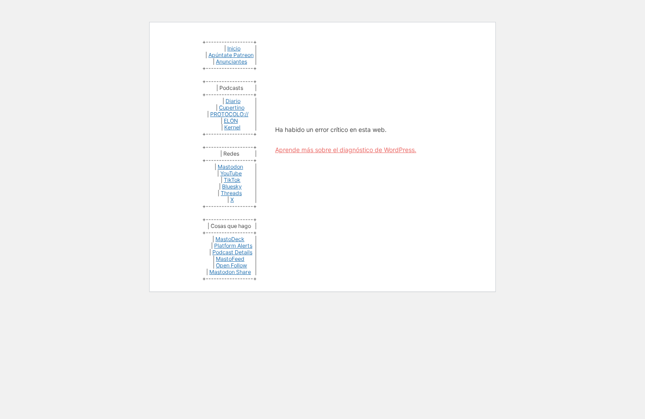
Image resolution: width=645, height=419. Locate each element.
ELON (231, 120)
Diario (233, 101)
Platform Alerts (233, 245)
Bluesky (232, 186)
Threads (231, 193)
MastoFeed (230, 259)
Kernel (232, 127)
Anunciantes (231, 61)
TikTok (232, 180)
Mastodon (230, 166)
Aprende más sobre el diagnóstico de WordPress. (345, 149)
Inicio (233, 48)
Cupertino (231, 107)
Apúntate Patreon (231, 55)
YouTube (231, 173)
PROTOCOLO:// (229, 114)
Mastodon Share (230, 272)
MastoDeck (229, 239)
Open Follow (231, 265)
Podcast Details (232, 252)
